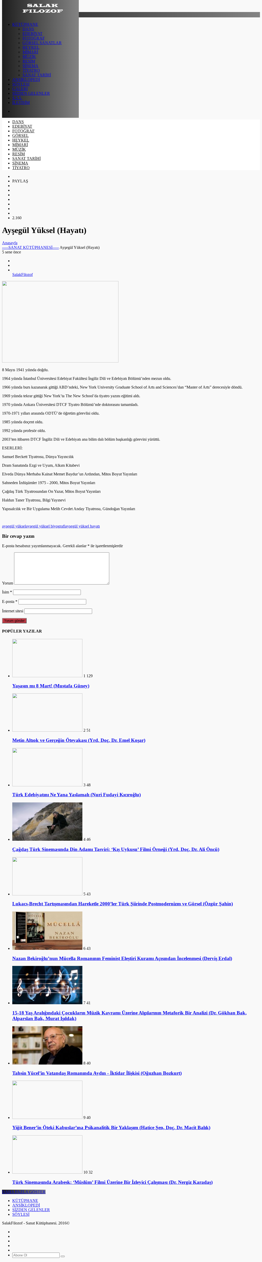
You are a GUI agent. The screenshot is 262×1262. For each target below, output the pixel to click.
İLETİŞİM (21, 102)
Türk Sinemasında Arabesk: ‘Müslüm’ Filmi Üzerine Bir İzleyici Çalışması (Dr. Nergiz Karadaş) (112, 1182)
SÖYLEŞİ (20, 84)
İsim (7, 592)
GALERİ (20, 89)
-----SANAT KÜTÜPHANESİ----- (30, 247)
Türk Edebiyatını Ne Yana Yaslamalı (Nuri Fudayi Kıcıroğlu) (76, 794)
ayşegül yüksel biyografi (45, 526)
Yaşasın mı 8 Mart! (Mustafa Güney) (50, 685)
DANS (28, 29)
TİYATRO (31, 70)
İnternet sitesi (12, 611)
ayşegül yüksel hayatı (82, 526)
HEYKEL (31, 47)
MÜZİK (29, 56)
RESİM (29, 61)
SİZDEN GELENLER (31, 93)
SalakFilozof (22, 274)
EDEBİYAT (32, 33)
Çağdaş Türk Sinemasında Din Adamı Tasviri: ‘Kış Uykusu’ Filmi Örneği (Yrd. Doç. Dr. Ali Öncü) (115, 849)
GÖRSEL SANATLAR (42, 43)
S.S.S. (17, 98)
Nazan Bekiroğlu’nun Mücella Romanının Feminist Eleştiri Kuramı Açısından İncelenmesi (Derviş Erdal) (122, 958)
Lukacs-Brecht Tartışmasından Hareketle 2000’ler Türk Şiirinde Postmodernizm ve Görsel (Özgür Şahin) (122, 903)
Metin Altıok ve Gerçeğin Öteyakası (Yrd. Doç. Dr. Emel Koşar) (78, 740)
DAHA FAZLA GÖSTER (24, 1192)
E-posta (9, 601)
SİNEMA (30, 66)
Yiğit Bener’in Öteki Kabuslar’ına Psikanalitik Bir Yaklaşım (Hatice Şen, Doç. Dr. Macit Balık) (111, 1127)
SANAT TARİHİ (37, 75)
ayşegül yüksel (14, 526)
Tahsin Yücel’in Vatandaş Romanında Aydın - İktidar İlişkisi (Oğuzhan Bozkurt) (97, 1073)
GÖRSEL (20, 135)
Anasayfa (9, 243)
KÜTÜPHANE (25, 24)
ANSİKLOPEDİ (26, 79)
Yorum (7, 583)
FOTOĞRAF (34, 38)
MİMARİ (30, 52)
